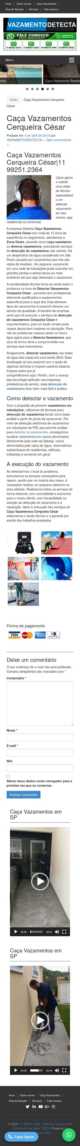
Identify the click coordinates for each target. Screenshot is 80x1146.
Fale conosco (51, 9)
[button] (40, 881)
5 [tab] (47, 89)
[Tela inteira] (64, 932)
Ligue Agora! (24, 1136)
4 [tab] (42, 89)
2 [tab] (32, 89)
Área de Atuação (15, 9)
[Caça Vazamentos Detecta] (23, 543)
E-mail (12, 745)
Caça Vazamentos (46, 3)
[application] (40, 881)
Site (9, 761)
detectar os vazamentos (31, 432)
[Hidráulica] (23, 568)
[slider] (36, 932)
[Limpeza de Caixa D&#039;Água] (56, 568)
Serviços (33, 9)
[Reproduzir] (16, 932)
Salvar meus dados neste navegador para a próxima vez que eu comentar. (39, 783)
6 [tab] (53, 89)
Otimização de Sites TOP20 (31, 1128)
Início (8, 3)
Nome (12, 730)
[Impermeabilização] (23, 594)
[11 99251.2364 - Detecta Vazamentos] (40, 24)
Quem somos (24, 3)
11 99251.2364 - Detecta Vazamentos (45, 1124)
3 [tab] (37, 89)
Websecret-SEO (40, 1132)
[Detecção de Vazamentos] (56, 594)
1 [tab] (27, 89)
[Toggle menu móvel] (72, 59)
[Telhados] (56, 543)
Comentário (16, 678)
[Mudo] (57, 932)
